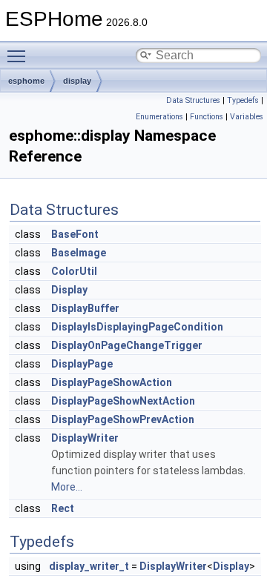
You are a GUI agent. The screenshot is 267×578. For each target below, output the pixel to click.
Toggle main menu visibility (19, 55)
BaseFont (75, 234)
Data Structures (193, 100)
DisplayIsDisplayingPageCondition (137, 327)
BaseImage (78, 253)
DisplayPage (82, 364)
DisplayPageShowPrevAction (122, 419)
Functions (206, 117)
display (77, 80)
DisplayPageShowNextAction (123, 401)
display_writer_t (89, 566)
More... (66, 487)
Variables (246, 117)
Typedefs (243, 100)
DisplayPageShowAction (111, 382)
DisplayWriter (85, 438)
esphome (26, 80)
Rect (62, 508)
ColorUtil (74, 271)
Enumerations (159, 117)
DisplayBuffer (85, 308)
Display (69, 290)
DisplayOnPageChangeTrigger (126, 345)
